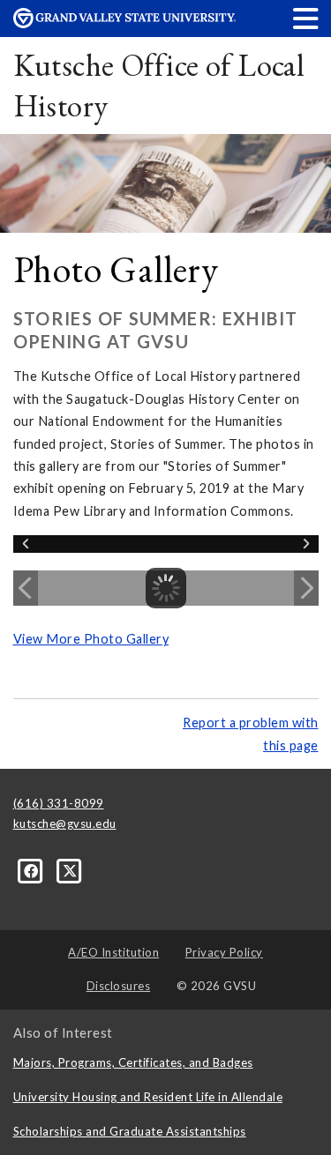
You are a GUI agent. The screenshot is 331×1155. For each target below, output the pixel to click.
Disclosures (119, 986)
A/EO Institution (113, 952)
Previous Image (25, 588)
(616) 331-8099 (58, 803)
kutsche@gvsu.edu (65, 823)
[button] (306, 18)
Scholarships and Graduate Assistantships (129, 1131)
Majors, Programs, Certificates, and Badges (133, 1062)
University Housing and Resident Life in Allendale (148, 1097)
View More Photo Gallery (91, 638)
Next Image (306, 588)
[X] (70, 869)
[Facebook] (32, 869)
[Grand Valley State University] (124, 23)
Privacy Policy (224, 952)
